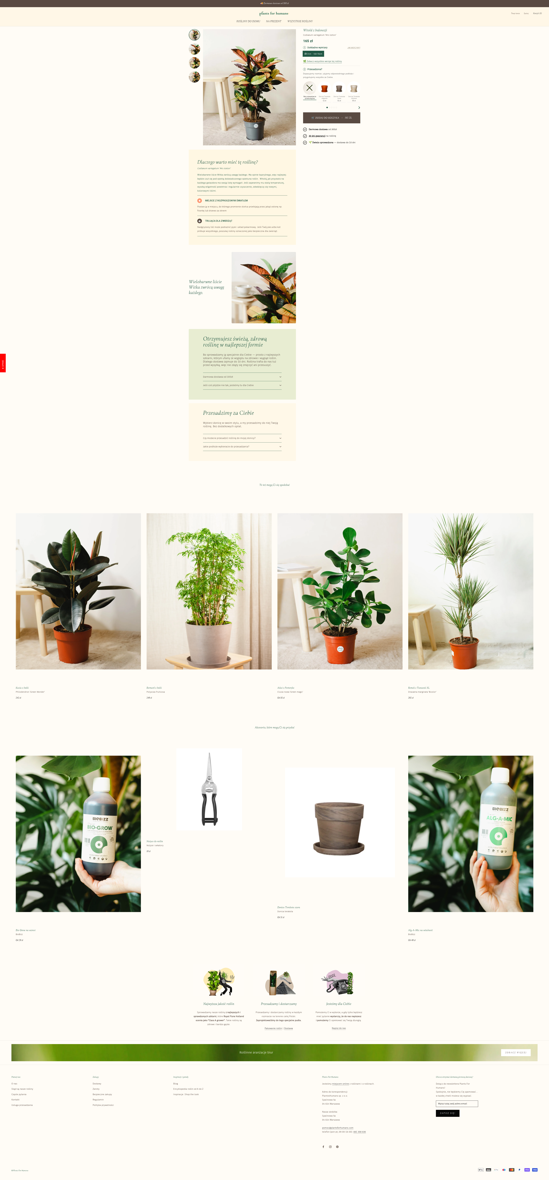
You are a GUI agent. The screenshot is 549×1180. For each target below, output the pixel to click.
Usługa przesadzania (22, 1105)
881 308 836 (359, 1132)
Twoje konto (515, 13)
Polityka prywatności (103, 1105)
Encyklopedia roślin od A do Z (188, 1089)
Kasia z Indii (22, 688)
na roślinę (322, 136)
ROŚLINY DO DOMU (248, 21)
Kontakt (15, 1099)
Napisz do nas (339, 1028)
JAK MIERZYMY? (353, 48)
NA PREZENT (273, 21)
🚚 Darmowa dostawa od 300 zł (274, 3)
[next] (359, 107)
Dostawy (97, 1083)
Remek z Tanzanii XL (419, 688)
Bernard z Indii (154, 688)
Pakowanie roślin (273, 1028)
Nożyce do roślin (155, 841)
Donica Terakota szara (288, 907)
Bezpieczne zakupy (102, 1094)
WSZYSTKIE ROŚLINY (300, 21)
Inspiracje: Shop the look (186, 1094)
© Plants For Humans (19, 1171)
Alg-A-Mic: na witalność (420, 930)
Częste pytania (18, 1094)
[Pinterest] (337, 1147)
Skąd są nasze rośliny (22, 1089)
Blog (175, 1083)
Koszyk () (537, 13)
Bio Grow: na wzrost (25, 930)
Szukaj (526, 13)
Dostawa (288, 1028)
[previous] (304, 107)
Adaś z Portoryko (285, 688)
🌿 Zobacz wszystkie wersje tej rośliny (322, 61)
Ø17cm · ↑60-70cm (313, 54)
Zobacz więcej (516, 1053)
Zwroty (96, 1089)
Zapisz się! (447, 1113)
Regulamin (98, 1099)
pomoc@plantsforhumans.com (337, 1128)
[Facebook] (323, 1147)
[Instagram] (330, 1147)
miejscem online (340, 1084)
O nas (14, 1083)
